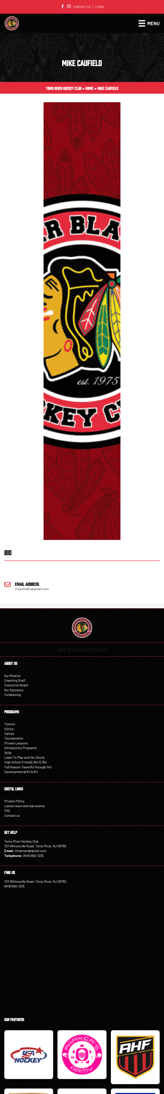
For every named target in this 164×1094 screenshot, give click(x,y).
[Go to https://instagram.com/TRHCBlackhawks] (69, 6)
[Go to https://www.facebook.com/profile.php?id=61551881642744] (62, 6)
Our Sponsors (13, 690)
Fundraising (12, 695)
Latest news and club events (24, 806)
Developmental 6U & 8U (21, 772)
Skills (8, 753)
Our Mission (12, 676)
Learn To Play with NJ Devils (24, 757)
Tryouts (9, 724)
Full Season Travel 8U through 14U (28, 767)
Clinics (9, 729)
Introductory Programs (20, 748)
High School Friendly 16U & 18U (25, 762)
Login (99, 7)
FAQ (7, 810)
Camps (9, 733)
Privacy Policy (14, 801)
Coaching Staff (15, 680)
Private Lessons (16, 743)
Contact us (82, 7)
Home (89, 88)
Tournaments (13, 738)
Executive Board (16, 685)
